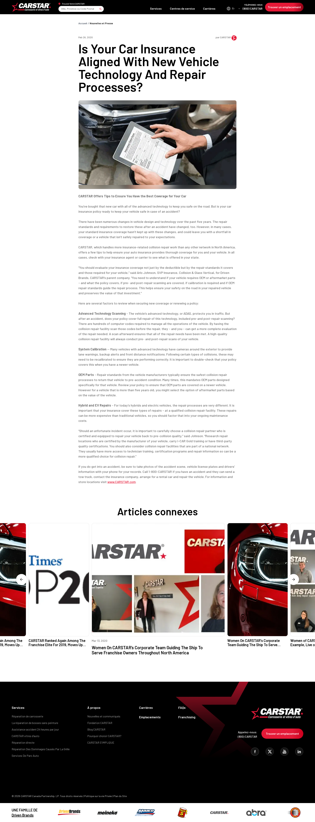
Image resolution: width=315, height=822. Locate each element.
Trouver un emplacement (284, 7)
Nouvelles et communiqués (103, 716)
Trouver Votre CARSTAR (73, 3)
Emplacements (150, 717)
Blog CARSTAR (96, 729)
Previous (21, 579)
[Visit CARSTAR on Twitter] (270, 751)
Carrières (209, 8)
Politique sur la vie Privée (98, 796)
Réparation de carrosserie (27, 716)
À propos (93, 708)
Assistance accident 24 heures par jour (35, 729)
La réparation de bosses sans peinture (35, 723)
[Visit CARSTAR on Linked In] (299, 751)
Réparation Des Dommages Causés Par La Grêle (41, 749)
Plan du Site (120, 796)
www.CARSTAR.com (121, 482)
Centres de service (182, 8)
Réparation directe (23, 742)
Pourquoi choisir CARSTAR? (104, 736)
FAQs (182, 708)
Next (293, 579)
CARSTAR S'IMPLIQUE (100, 742)
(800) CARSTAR (252, 7)
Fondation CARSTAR (99, 723)
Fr (233, 8)
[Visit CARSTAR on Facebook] (255, 751)
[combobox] (61, 8)
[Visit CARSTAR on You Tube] (284, 751)
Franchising (186, 717)
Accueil (82, 23)
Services (156, 8)
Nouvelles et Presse (101, 23)
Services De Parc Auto (25, 755)
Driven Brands (23, 815)
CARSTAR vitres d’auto (25, 736)
